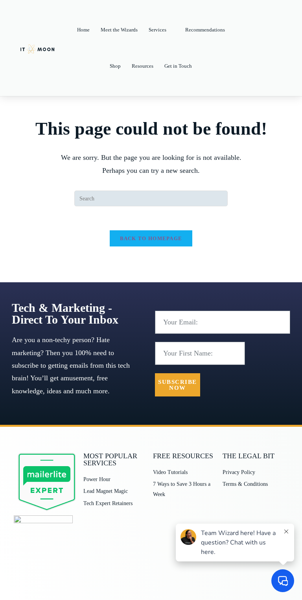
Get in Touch (178, 66)
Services (157, 30)
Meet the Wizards (119, 30)
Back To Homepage (151, 238)
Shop (115, 66)
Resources (142, 66)
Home (83, 30)
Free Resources (183, 456)
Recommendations (205, 30)
